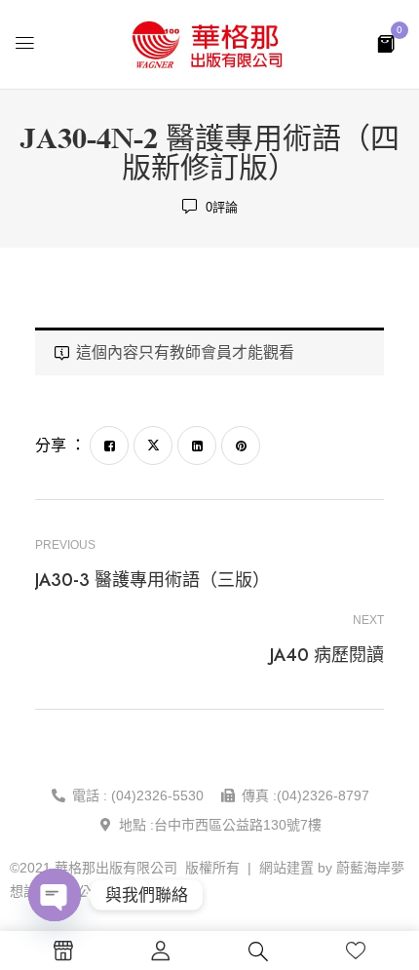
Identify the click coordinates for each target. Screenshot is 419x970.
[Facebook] (109, 445)
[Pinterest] (240, 445)
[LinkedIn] (196, 445)
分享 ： (60, 445)
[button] (386, 42)
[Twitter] (152, 445)
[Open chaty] (54, 895)
